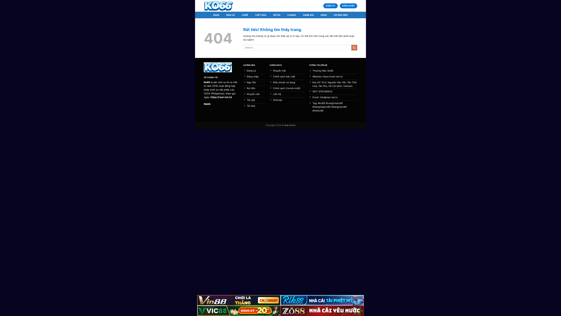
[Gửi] (354, 47)
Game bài (308, 15)
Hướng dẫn (341, 15)
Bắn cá (230, 15)
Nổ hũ (276, 15)
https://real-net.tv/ (221, 97)
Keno (324, 15)
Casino (291, 15)
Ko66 (216, 15)
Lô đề (245, 15)
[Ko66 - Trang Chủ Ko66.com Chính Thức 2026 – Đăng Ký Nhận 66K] (218, 6)
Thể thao (260, 15)
